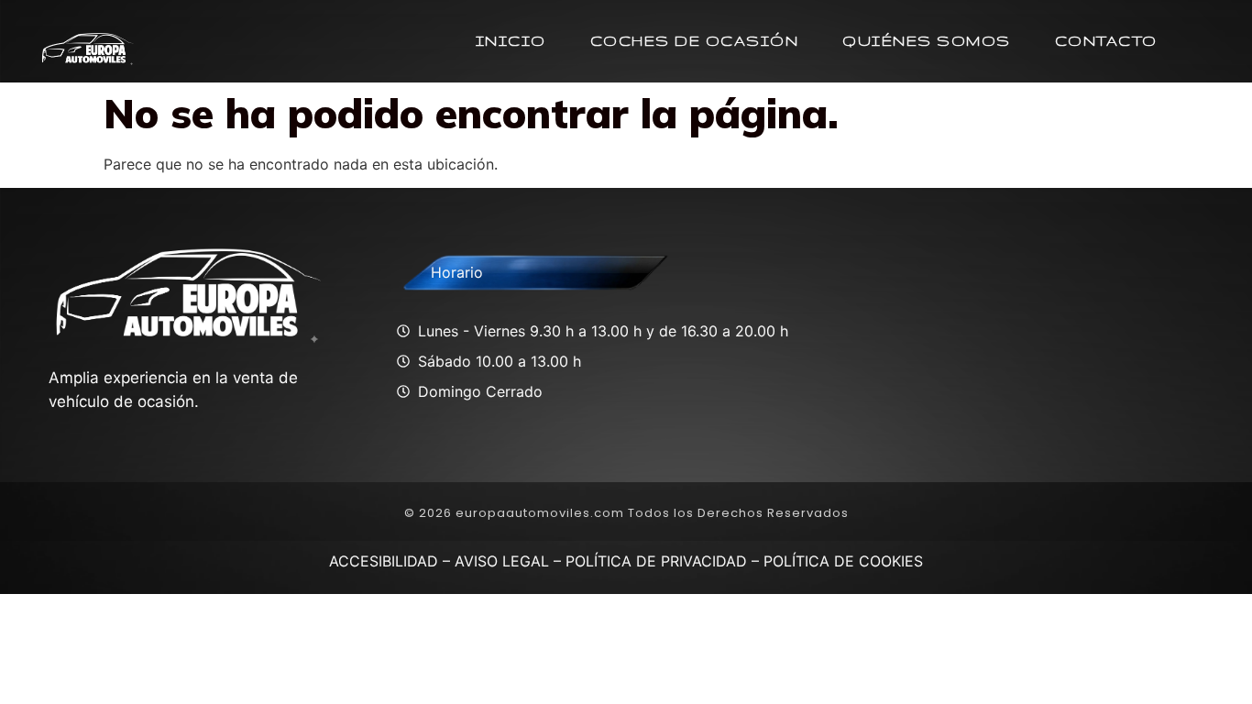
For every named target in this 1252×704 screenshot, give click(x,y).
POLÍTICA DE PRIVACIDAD (656, 561)
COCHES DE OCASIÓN (694, 41)
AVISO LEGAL (502, 561)
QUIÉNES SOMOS (926, 41)
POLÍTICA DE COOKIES (843, 561)
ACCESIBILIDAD (383, 561)
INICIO (511, 41)
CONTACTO (1106, 41)
